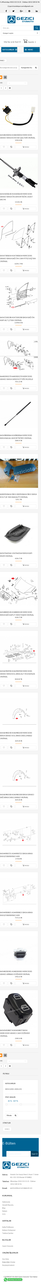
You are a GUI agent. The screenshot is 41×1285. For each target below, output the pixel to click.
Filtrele (9, 1115)
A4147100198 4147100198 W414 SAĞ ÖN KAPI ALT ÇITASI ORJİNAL (17, 318)
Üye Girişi (5, 1259)
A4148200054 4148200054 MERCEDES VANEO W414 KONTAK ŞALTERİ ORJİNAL (17, 136)
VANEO (7, 1129)
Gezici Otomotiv (7, 1246)
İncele (27, 147)
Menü (30, 50)
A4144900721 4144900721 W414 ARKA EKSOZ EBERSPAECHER (16, 854)
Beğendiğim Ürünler (8, 1262)
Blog (3, 1208)
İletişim (4, 1211)
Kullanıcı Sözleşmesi (8, 1230)
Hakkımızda (6, 1202)
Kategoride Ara (26, 68)
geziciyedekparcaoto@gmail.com (21, 6)
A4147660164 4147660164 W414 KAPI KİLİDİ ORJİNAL (16, 554)
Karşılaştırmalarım (8, 1265)
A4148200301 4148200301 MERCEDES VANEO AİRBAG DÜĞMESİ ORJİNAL (16, 972)
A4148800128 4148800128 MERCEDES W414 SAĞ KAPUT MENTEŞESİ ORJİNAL (17, 613)
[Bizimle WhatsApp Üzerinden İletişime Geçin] (13, 1279)
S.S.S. (4, 1214)
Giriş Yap (7, 42)
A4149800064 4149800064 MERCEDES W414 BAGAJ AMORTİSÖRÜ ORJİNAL (16, 436)
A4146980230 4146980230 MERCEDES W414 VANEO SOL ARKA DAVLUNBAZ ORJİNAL (16, 735)
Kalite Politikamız (8, 1227)
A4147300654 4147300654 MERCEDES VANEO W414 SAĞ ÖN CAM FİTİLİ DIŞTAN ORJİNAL (18, 258)
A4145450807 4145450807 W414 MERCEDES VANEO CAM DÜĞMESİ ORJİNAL (15, 1033)
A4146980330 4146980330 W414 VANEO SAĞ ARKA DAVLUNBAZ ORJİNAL (17, 795)
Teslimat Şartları (7, 1233)
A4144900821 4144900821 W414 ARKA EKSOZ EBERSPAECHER (16, 913)
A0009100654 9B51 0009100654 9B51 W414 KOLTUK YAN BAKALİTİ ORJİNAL (18, 495)
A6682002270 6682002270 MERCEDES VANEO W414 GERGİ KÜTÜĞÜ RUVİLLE (16, 377)
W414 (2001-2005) (13, 1089)
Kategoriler (8, 50)
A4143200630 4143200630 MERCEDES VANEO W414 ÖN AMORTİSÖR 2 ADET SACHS (16, 197)
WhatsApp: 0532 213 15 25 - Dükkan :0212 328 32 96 (20, 2)
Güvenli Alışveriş (7, 1205)
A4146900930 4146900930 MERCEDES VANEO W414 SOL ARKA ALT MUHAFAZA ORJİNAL (17, 674)
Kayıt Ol (18, 42)
